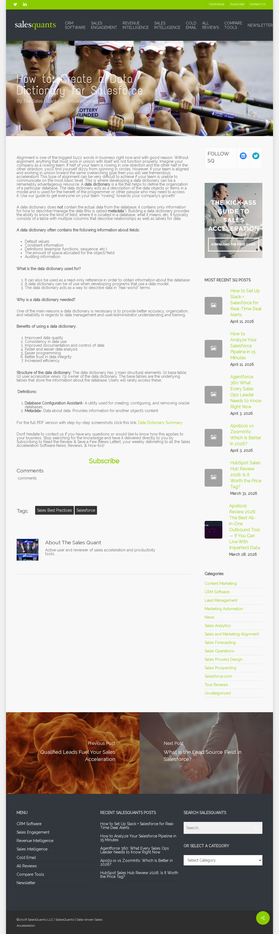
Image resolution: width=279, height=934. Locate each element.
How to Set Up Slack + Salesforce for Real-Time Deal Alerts (137, 826)
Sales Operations (219, 651)
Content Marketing (221, 584)
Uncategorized (83, 101)
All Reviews (27, 866)
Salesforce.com (218, 676)
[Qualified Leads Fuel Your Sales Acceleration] (72, 753)
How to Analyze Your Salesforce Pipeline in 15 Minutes (138, 838)
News (209, 617)
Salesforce (86, 510)
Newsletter (26, 883)
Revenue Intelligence (35, 840)
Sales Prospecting (220, 668)
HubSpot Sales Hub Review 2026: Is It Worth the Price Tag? (139, 875)
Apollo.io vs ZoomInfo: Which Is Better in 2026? (136, 862)
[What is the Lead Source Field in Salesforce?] (207, 753)
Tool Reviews (216, 685)
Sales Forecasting (220, 642)
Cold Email (26, 857)
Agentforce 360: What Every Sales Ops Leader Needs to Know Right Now (134, 850)
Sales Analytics (218, 625)
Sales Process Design (223, 659)
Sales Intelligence (32, 849)
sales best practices (54, 510)
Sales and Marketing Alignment (232, 634)
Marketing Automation (224, 609)
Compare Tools (30, 874)
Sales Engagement (33, 832)
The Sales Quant (40, 101)
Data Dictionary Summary (160, 422)
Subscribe (104, 461)
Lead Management (221, 600)
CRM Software (217, 592)
